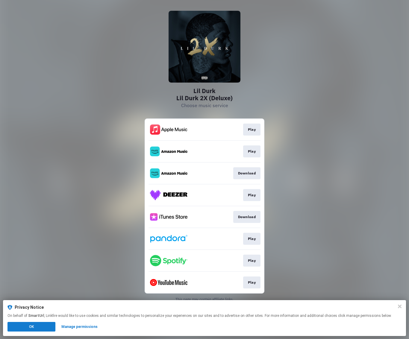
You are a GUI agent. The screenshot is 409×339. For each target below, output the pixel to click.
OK (31, 327)
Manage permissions (79, 327)
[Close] (400, 306)
